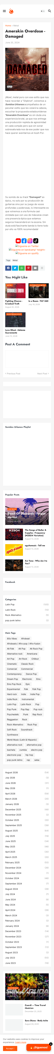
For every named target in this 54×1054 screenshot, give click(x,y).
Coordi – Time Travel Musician (35, 1006)
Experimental (13, 689)
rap (28, 760)
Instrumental (28, 699)
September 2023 (27, 947)
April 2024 (27, 910)
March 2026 (27, 798)
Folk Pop (36, 689)
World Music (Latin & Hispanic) (22, 739)
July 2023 (27, 957)
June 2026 (27, 783)
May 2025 (27, 846)
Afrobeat (25, 638)
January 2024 (27, 926)
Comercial (12, 669)
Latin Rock (27, 610)
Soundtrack (26, 729)
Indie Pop (35, 694)
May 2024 (27, 904)
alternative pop (34, 744)
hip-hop (29, 755)
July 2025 (27, 836)
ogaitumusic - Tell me (35, 545)
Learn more (20, 1042)
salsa (36, 760)
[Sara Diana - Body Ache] (14, 1025)
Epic (28, 684)
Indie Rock (12, 699)
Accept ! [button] (10, 1048)
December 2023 (27, 931)
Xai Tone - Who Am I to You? (36, 562)
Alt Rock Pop (36, 648)
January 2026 (27, 804)
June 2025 (27, 841)
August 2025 (27, 830)
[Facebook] (8, 268)
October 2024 (27, 878)
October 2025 (27, 820)
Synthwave (12, 734)
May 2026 (27, 788)
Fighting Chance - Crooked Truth (13, 302)
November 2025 (27, 814)
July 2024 (27, 894)
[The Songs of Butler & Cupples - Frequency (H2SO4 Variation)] (14, 534)
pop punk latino (27, 620)
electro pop (36, 750)
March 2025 (27, 857)
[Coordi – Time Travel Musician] (14, 1009)
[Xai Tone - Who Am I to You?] (14, 565)
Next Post (42, 373)
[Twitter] (15, 268)
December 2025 (27, 809)
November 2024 (27, 873)
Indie (23, 694)
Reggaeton (12, 719)
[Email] (35, 268)
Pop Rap (25, 709)
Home (8, 26)
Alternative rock (14, 653)
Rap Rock (37, 714)
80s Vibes (12, 638)
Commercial (27, 669)
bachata (11, 750)
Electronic (27, 679)
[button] (4, 11)
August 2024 (27, 889)
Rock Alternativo (27, 615)
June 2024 (27, 899)
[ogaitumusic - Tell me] (14, 550)
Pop (37, 704)
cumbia (23, 750)
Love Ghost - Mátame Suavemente (15, 331)
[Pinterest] (29, 268)
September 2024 (27, 883)
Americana (32, 653)
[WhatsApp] (22, 268)
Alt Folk (10, 648)
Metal (16, 26)
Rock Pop (32, 724)
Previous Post (13, 373)
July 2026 (27, 777)
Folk (26, 689)
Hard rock (12, 694)
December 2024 (27, 867)
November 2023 (27, 936)
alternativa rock (14, 744)
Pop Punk (11, 709)
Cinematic (12, 664)
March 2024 (27, 915)
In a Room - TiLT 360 (38, 301)
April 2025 (27, 851)
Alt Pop (22, 648)
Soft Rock (12, 729)
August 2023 (27, 952)
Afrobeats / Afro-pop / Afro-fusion (23, 643)
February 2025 (27, 862)
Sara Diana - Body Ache (36, 1020)
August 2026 (27, 772)
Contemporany (14, 674)
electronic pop (14, 755)
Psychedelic (13, 714)
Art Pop (10, 658)
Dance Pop (31, 674)
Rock (24, 719)
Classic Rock (27, 664)
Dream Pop (12, 679)
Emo (38, 679)
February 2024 (27, 920)
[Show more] (42, 268)
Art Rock (23, 658)
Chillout (35, 658)
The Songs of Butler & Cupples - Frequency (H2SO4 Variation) (35, 533)
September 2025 (27, 825)
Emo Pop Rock (14, 684)
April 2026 (27, 793)
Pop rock (38, 709)
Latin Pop (27, 604)
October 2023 (27, 942)
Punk (25, 714)
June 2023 (27, 963)
